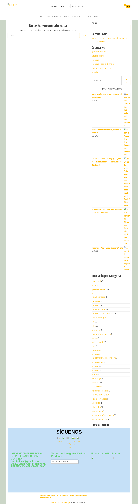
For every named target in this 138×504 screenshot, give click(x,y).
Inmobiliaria (95, 72)
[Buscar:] (48, 35)
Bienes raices (96, 60)
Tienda (66, 16)
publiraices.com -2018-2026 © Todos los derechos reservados (63, 497)
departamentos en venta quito (101, 68)
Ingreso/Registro (54, 16)
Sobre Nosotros (78, 16)
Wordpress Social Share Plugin (60, 502)
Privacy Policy (93, 16)
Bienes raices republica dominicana (103, 64)
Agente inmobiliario (98, 55)
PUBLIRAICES (25, 5)
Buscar (94, 23)
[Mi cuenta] (121, 6)
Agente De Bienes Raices (99, 51)
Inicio (42, 16)
